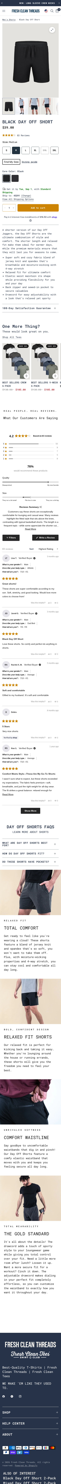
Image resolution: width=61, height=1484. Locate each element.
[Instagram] (22, 1396)
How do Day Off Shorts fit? (23, 853)
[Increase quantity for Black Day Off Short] (13, 207)
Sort (31, 549)
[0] (57, 11)
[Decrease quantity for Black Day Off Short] (5, 207)
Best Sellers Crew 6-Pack (14, 384)
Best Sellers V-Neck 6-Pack (44, 384)
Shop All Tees (12, 337)
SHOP (6, 1412)
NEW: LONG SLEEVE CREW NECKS (30, 3)
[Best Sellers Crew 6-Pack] (16, 361)
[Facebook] (5, 1396)
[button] (16, 135)
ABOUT (7, 1434)
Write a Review (47, 538)
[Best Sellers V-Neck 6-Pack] (45, 361)
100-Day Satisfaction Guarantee (26, 308)
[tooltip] (40, 507)
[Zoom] (52, 30)
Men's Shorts (8, 19)
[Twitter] (14, 1396)
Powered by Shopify (26, 1465)
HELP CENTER (13, 1423)
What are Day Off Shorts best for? (25, 844)
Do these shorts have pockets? (25, 861)
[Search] (52, 11)
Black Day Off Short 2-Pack (29, 1478)
